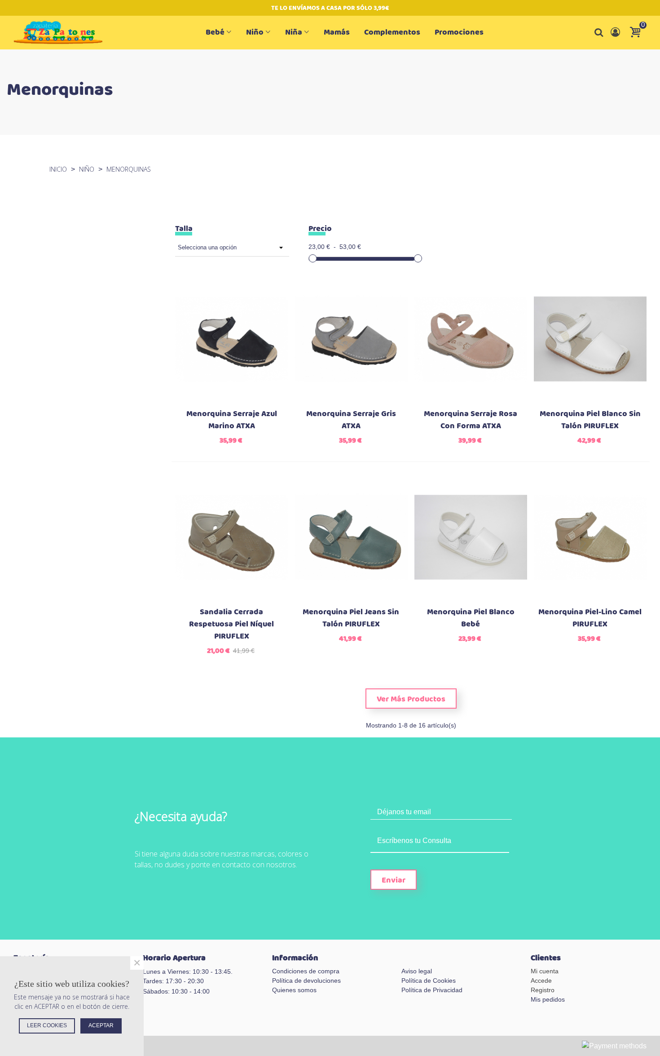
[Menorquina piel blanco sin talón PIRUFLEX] (590, 339)
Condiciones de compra (305, 971)
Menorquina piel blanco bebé (471, 618)
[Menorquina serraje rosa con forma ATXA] (470, 339)
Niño (255, 32)
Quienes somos (294, 990)
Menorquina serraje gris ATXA (351, 420)
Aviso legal (416, 971)
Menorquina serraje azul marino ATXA (231, 420)
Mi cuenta (545, 971)
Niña (293, 32)
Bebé (215, 32)
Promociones (459, 32)
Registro (542, 990)
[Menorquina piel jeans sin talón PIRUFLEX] (351, 537)
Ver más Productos (411, 699)
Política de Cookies (428, 980)
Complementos (392, 32)
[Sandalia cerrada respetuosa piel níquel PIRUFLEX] (231, 537)
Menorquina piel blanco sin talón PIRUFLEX (590, 420)
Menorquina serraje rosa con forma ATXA (470, 420)
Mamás (337, 32)
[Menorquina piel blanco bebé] (470, 537)
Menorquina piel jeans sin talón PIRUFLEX (351, 618)
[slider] (312, 258)
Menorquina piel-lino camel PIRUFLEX (590, 618)
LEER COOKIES (47, 1025)
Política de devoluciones (306, 980)
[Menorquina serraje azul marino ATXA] (231, 339)
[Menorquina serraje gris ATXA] (351, 339)
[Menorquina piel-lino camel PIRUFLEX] (590, 537)
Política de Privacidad (431, 990)
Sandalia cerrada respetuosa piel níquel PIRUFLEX (231, 624)
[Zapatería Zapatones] (62, 32)
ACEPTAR (101, 1025)
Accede (541, 980)
